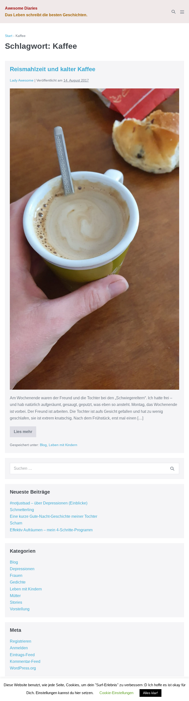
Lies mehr (25, 433)
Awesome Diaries (21, 8)
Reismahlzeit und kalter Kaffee (52, 69)
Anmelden (19, 648)
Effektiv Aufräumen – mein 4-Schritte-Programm (51, 530)
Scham (16, 523)
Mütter (15, 596)
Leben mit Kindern (63, 445)
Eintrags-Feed (22, 655)
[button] (173, 11)
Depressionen (22, 569)
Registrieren (20, 641)
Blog (43, 445)
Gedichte (18, 582)
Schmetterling (22, 510)
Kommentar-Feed (25, 661)
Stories (16, 602)
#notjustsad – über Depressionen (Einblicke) (48, 503)
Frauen (16, 575)
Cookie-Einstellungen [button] (116, 693)
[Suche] (172, 468)
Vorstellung (20, 609)
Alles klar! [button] (150, 693)
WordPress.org (23, 668)
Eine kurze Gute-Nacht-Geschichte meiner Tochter (53, 516)
